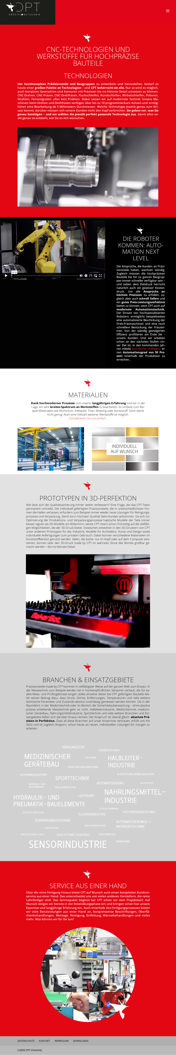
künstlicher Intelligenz (146, 349)
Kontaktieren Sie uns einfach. (88, 418)
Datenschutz (26, 1040)
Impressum (62, 1040)
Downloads (81, 1040)
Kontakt (44, 1040)
